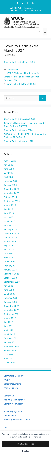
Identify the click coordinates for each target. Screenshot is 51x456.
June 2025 (9, 213)
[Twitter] (22, 3)
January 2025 (10, 229)
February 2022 (10, 338)
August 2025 (10, 205)
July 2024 (8, 245)
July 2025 (8, 209)
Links (6, 427)
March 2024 (9, 262)
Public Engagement (13, 411)
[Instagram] (33, 3)
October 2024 (10, 237)
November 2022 (11, 310)
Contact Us (9, 396)
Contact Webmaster (13, 404)
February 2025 (10, 225)
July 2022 (8, 322)
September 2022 (12, 314)
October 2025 (10, 197)
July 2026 (8, 165)
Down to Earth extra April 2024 (21, 84)
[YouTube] (28, 3)
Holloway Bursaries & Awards (18, 419)
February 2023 (11, 298)
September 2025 (12, 201)
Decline (25, 451)
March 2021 (9, 362)
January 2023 (10, 302)
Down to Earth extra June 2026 (18, 141)
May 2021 (8, 354)
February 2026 (11, 181)
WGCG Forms (10, 415)
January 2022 (10, 342)
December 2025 (11, 189)
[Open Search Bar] (40, 31)
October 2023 (10, 278)
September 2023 (12, 282)
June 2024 (9, 249)
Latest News (13, 69)
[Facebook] (17, 3)
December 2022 (11, 306)
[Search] (42, 98)
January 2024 (10, 270)
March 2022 (9, 334)
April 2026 (8, 177)
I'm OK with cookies (25, 444)
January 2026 (10, 185)
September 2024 (12, 241)
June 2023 (9, 290)
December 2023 (11, 274)
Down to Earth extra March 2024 (19, 62)
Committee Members (14, 376)
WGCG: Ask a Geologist (21, 8)
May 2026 (8, 173)
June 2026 (9, 169)
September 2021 (11, 350)
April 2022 (8, 330)
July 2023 (8, 286)
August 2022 (10, 318)
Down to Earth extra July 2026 (18, 130)
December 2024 (11, 233)
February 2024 (11, 266)
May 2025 (8, 217)
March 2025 (9, 221)
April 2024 (8, 257)
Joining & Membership (14, 400)
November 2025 (11, 193)
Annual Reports (11, 388)
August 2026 (10, 161)
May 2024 (8, 253)
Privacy (7, 380)
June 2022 (9, 326)
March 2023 (9, 294)
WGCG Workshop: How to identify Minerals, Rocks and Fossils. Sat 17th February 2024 (21, 76)
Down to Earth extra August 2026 (20, 119)
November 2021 (11, 346)
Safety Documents (12, 384)
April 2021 (8, 358)
